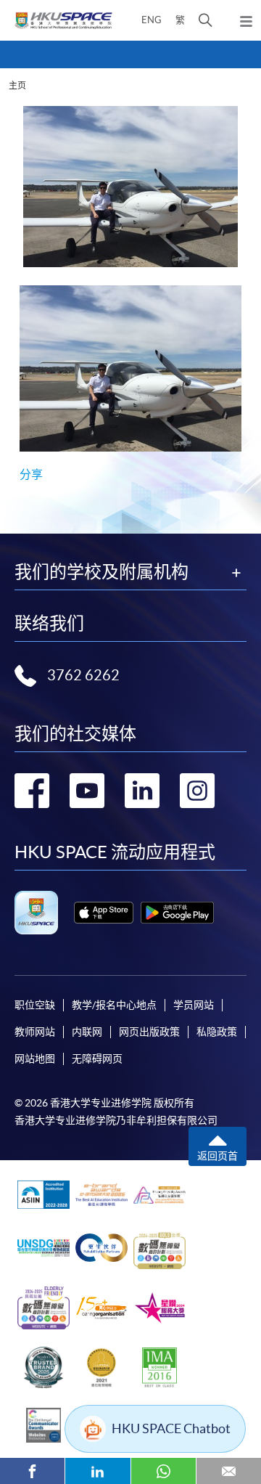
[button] (205, 20)
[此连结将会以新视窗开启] (103, 913)
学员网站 (193, 1005)
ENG (151, 20)
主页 (17, 85)
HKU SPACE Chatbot (171, 1428)
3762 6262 (83, 675)
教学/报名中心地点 (114, 1005)
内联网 (87, 1031)
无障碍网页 (97, 1058)
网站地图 (34, 1058)
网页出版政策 (149, 1031)
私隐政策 (216, 1031)
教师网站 (34, 1031)
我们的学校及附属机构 (101, 572)
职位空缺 (34, 1005)
